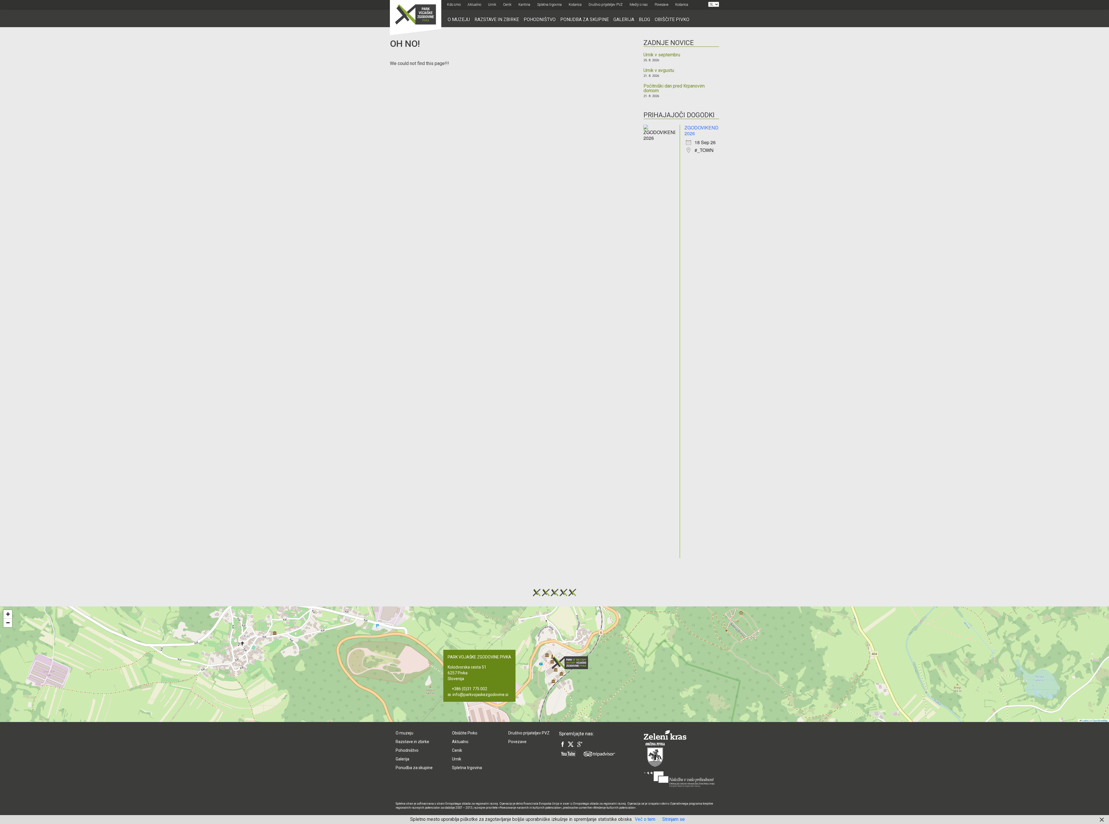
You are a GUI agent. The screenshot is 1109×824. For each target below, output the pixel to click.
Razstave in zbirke (497, 19)
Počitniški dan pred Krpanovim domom (674, 88)
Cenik (507, 5)
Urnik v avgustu (658, 70)
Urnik (492, 5)
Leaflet (1085, 720)
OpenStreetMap (1100, 720)
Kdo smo (454, 5)
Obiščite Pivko (672, 19)
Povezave (661, 5)
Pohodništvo (540, 19)
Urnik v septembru (661, 55)
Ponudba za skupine (584, 19)
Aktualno (474, 5)
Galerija (623, 19)
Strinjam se (673, 819)
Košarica (575, 5)
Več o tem (645, 819)
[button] (571, 663)
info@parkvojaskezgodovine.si (480, 694)
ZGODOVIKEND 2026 (701, 130)
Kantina (524, 5)
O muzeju (459, 19)
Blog (644, 19)
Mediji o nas (639, 5)
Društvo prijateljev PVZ (606, 5)
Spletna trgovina (549, 5)
